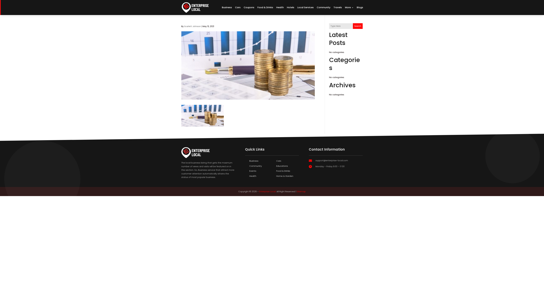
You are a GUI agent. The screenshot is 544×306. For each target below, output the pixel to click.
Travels (337, 7)
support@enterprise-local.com (331, 160)
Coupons (249, 7)
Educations (282, 165)
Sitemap (301, 191)
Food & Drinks (265, 7)
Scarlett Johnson (192, 26)
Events (252, 170)
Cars (238, 7)
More (348, 7)
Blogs (360, 7)
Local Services (305, 7)
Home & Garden (284, 176)
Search (357, 26)
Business (227, 7)
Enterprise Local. (267, 191)
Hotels (290, 7)
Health (280, 7)
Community (323, 7)
